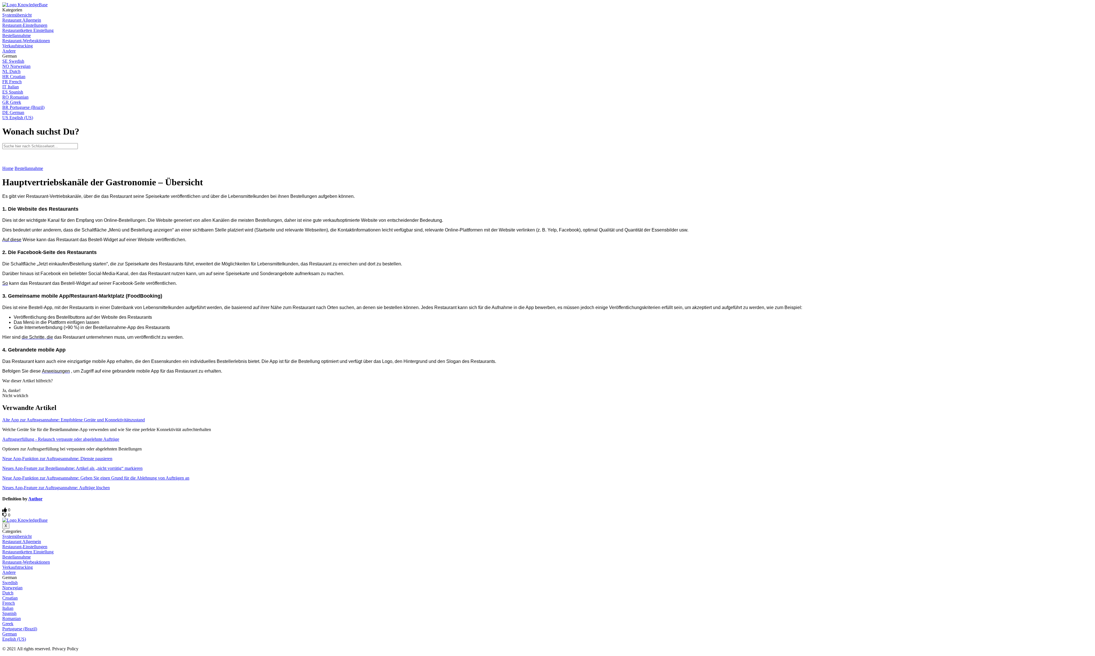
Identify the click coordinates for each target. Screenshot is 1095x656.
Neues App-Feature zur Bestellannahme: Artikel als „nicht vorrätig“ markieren (72, 468)
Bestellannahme (29, 168)
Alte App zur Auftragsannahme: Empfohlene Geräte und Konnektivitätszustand (73, 419)
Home (7, 168)
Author (35, 498)
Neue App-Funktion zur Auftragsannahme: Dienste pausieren (57, 458)
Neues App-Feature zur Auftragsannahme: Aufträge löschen (56, 487)
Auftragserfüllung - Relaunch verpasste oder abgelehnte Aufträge (60, 439)
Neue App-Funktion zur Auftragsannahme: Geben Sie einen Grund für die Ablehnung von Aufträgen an (95, 478)
